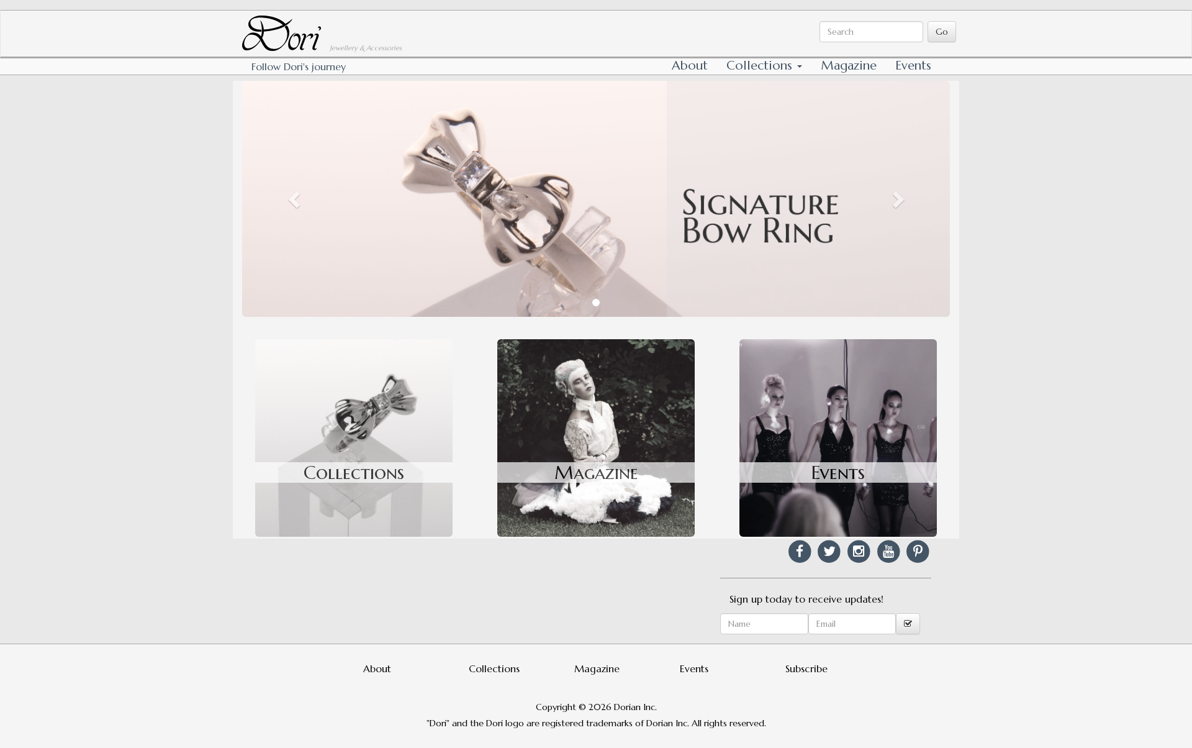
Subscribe (806, 668)
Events (913, 65)
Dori (253, 22)
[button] (295, 199)
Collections (761, 65)
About (690, 65)
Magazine (849, 65)
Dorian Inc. (635, 707)
